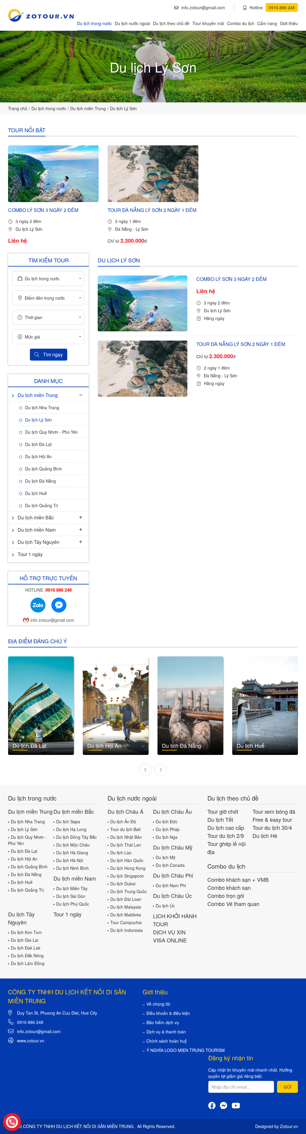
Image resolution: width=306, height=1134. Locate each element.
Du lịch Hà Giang (72, 852)
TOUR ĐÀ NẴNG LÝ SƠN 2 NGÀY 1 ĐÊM (152, 210)
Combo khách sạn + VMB (238, 879)
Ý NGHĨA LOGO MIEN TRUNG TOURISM (185, 1050)
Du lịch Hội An (38, 456)
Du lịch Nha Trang (42, 407)
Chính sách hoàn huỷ (166, 1041)
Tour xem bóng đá (274, 811)
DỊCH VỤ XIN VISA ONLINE (170, 936)
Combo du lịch (240, 23)
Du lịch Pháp (168, 829)
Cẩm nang (267, 23)
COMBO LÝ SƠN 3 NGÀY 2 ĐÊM (43, 210)
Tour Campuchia (126, 922)
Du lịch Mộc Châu (73, 845)
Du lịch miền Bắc (36, 517)
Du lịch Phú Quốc (72, 904)
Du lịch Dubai (122, 884)
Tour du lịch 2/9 (225, 835)
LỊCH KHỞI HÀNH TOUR (175, 920)
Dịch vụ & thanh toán (166, 1032)
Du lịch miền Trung (88, 108)
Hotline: (48, 590)
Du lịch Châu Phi (173, 875)
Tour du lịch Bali (125, 829)
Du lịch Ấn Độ (123, 821)
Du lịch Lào (120, 852)
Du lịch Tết (220, 819)
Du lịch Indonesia (126, 930)
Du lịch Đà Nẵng (40, 481)
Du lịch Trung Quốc (128, 891)
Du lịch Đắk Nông (27, 955)
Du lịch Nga (167, 837)
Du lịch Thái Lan (125, 845)
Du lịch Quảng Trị (41, 505)
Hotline (272, 7)
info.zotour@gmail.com (203, 7)
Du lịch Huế (36, 493)
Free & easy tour (272, 819)
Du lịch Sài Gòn (70, 896)
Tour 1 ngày (30, 554)
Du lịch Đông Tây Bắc (76, 837)
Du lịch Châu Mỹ (172, 847)
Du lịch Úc (165, 906)
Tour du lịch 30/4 (272, 827)
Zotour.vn (289, 1126)
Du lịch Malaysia (125, 907)
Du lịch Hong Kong (128, 868)
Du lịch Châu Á (125, 811)
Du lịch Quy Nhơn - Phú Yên (51, 432)
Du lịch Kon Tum (26, 932)
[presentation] (146, 770)
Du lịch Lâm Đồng (28, 963)
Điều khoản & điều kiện (168, 1013)
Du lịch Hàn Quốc (126, 860)
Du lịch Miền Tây (72, 888)
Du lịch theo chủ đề (171, 23)
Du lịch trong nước (94, 23)
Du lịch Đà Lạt (38, 444)
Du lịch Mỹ (165, 857)
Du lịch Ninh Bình (72, 868)
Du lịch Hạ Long (71, 829)
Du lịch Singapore (127, 876)
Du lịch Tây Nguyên (38, 541)
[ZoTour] (41, 15)
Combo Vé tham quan (233, 903)
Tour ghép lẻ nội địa (226, 847)
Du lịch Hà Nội (69, 860)
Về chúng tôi (158, 1004)
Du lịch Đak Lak (25, 948)
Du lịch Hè (265, 835)
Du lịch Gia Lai (24, 940)
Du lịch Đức (167, 821)
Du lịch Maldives (125, 915)
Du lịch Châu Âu (172, 811)
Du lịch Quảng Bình (43, 469)
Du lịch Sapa (68, 821)
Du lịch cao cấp (225, 827)
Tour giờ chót (222, 811)
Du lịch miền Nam (37, 529)
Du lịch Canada (170, 865)
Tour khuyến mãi (208, 23)
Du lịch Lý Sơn (123, 108)
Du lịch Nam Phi (171, 885)
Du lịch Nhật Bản (126, 837)
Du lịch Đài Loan (125, 899)
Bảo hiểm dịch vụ (162, 1022)
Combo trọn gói (225, 895)
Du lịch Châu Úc (172, 895)
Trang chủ (17, 108)
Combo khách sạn (229, 887)
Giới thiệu (289, 23)
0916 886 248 (30, 1022)
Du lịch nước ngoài (132, 23)
